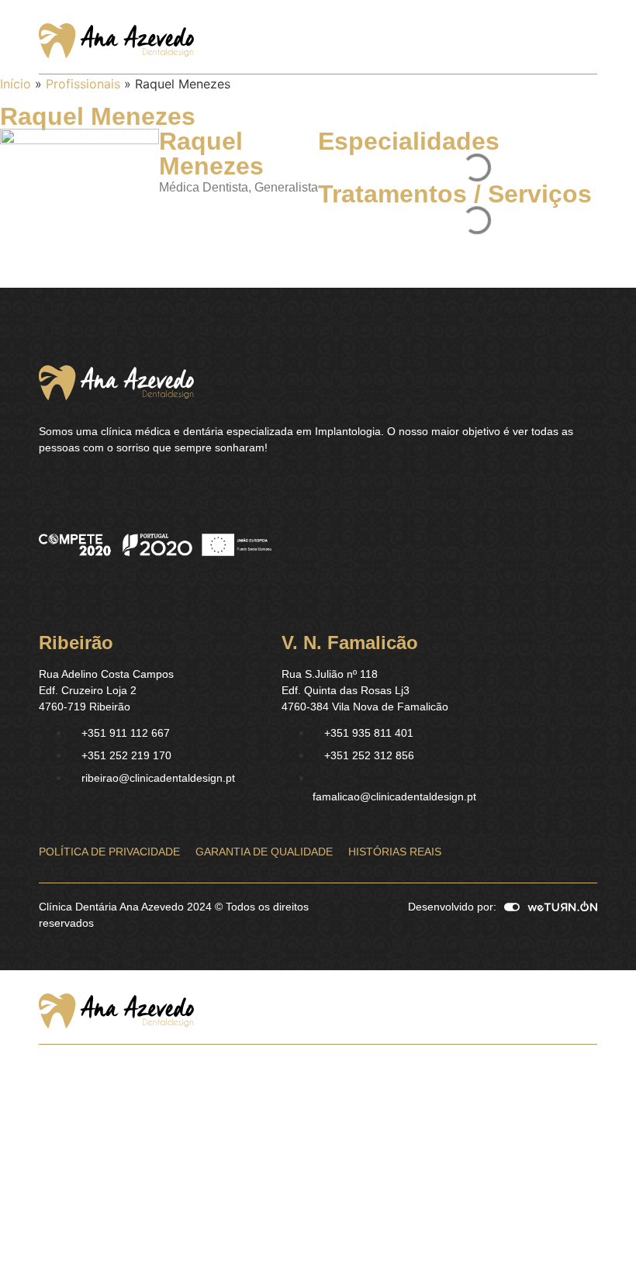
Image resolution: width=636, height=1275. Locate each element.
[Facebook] (46, 487)
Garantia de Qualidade (264, 851)
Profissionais (83, 84)
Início (15, 84)
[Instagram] (73, 487)
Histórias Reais (394, 851)
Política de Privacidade (109, 851)
